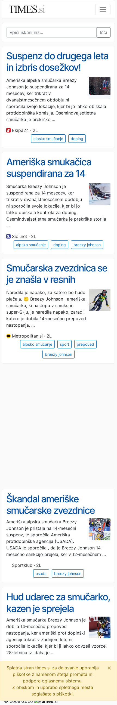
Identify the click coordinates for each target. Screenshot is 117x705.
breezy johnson (87, 244)
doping (77, 138)
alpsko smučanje (48, 138)
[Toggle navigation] (102, 9)
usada (41, 573)
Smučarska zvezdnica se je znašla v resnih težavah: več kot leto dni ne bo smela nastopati (56, 285)
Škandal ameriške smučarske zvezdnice (50, 504)
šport (64, 344)
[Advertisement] (58, 426)
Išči (103, 32)
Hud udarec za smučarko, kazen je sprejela (58, 602)
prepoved (85, 344)
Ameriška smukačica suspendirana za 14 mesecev (48, 173)
